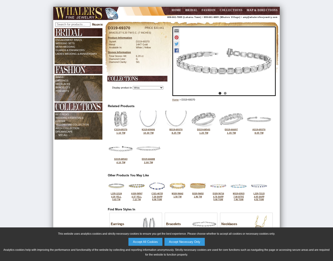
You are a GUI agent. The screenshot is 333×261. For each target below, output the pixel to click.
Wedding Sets (65, 43)
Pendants (62, 91)
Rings (59, 77)
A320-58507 (136, 196)
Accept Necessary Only (184, 242)
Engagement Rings (69, 40)
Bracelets (63, 87)
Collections (231, 10)
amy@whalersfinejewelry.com (260, 17)
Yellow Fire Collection (72, 124)
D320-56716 (218, 196)
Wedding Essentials (69, 117)
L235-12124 (116, 196)
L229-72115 (259, 196)
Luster (60, 121)
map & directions (262, 10)
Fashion (209, 10)
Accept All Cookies (145, 242)
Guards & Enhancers (70, 50)
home (176, 10)
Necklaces (63, 84)
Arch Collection (67, 128)
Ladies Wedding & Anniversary (76, 53)
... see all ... (63, 135)
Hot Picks (62, 114)
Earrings (62, 80)
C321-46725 (157, 196)
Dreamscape (64, 131)
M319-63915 (238, 196)
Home (175, 99)
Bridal (191, 10)
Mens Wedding (65, 46)
